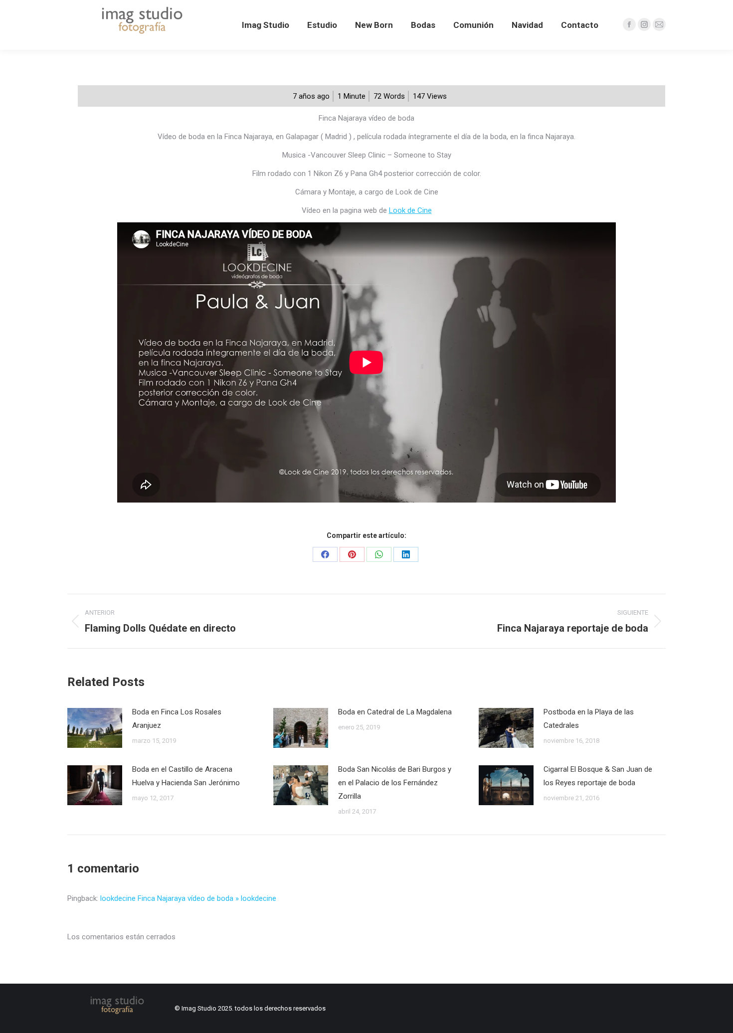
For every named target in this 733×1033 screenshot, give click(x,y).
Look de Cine (410, 210)
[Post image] (94, 728)
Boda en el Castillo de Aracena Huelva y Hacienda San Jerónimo (186, 776)
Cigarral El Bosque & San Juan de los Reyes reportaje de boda (598, 776)
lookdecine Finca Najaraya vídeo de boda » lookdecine (188, 898)
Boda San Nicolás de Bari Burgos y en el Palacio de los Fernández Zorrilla (394, 783)
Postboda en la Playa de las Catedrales (589, 718)
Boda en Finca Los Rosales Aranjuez (176, 718)
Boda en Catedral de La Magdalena (395, 711)
